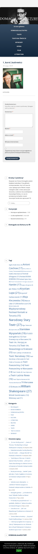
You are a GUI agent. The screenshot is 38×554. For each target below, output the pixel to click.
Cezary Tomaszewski (16, 271)
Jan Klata (14, 289)
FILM (19, 50)
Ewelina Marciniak (15, 274)
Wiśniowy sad (16, 398)
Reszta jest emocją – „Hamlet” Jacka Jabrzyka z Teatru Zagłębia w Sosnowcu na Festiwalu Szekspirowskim (20, 474)
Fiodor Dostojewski (17, 281)
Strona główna (19, 26)
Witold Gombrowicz (19, 395)
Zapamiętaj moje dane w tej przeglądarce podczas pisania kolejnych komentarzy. (18, 151)
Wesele (17, 387)
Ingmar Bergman (27, 285)
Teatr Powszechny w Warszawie (21, 368)
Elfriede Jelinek (27, 271)
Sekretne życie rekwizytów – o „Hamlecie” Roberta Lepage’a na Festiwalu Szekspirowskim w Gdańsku (20, 484)
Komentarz (9, 112)
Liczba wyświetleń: (17, 215)
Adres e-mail (9, 135)
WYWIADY (19, 42)
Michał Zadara (14, 306)
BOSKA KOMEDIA (16, 409)
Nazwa (7, 128)
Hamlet (15, 284)
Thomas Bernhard (15, 382)
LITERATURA (19, 54)
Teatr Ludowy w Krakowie (22, 353)
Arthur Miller (27, 268)
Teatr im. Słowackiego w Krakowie (20, 349)
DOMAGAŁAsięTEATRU (19, 30)
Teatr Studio (17, 372)
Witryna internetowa (11, 142)
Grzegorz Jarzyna (28, 281)
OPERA (19, 46)
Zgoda (19, 550)
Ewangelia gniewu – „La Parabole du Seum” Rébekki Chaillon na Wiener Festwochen (20, 495)
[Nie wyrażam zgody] (35, 548)
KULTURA (13, 417)
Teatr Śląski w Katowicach (21, 379)
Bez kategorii (14, 407)
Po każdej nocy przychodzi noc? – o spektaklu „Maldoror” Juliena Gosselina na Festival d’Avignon (20, 503)
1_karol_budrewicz (12, 62)
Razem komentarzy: (17, 219)
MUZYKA (13, 423)
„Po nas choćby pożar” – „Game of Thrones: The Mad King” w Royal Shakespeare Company (20, 445)
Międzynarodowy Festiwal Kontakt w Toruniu (18, 312)
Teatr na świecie (15, 431)
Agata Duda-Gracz (15, 265)
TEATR (19, 34)
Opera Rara (15, 329)
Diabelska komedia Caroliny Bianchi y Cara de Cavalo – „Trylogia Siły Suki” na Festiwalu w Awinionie (20, 452)
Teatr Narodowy (19, 356)
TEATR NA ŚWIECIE (19, 38)
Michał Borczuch (23, 304)
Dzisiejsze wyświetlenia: (19, 212)
